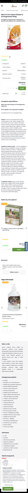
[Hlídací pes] (20, 93)
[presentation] (1, 228)
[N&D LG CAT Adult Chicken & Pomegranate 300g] (14, 37)
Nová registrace (23, 1)
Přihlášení (15, 1)
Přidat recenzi (14, 272)
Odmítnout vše (8, 485)
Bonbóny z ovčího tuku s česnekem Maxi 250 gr (12, 229)
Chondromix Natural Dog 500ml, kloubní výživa (12, 315)
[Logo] (14, 6)
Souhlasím (8, 489)
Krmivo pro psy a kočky (12, 10)
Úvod (2, 10)
